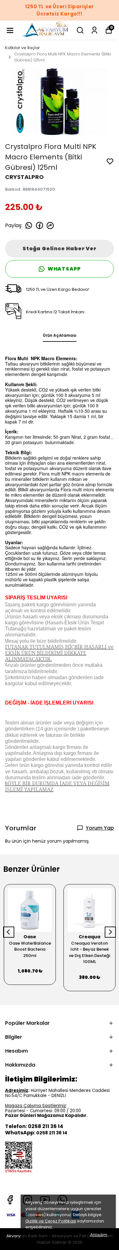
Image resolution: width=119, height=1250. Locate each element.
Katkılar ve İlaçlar (22, 48)
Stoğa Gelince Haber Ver (59, 248)
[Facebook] (10, 1200)
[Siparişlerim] (94, 30)
